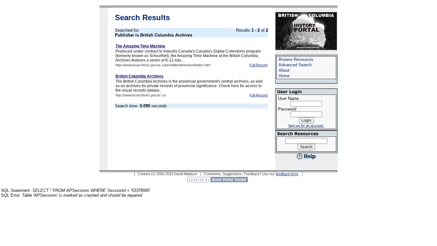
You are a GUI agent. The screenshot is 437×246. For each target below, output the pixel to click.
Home (284, 75)
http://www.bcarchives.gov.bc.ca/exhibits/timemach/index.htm (163, 65)
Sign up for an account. (306, 125)
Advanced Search (295, 64)
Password (287, 109)
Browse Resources (296, 59)
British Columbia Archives (139, 76)
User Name (288, 98)
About (284, 70)
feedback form (287, 174)
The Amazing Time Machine (140, 46)
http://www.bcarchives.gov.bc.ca (140, 95)
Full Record (258, 65)
